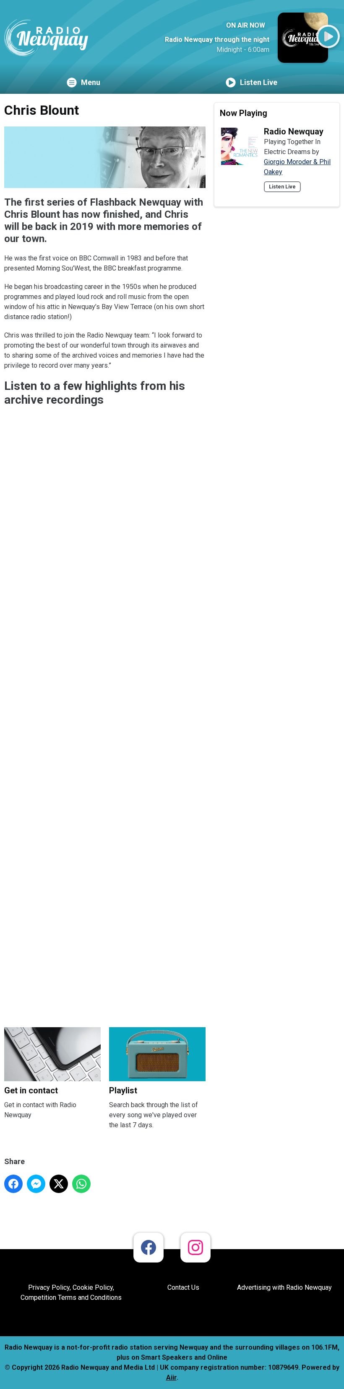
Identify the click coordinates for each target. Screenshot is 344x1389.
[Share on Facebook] (13, 1184)
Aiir (171, 1377)
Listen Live (258, 82)
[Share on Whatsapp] (81, 1184)
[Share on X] (59, 1184)
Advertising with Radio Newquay (284, 1287)
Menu (90, 82)
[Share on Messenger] (36, 1184)
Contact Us (183, 1287)
